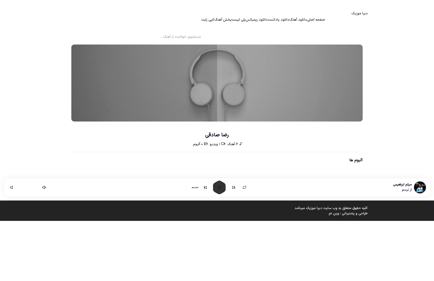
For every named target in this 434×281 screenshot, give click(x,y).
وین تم (334, 213)
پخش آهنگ (223, 19)
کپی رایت (207, 19)
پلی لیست (239, 19)
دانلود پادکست (278, 19)
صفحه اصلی (316, 19)
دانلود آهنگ (298, 19)
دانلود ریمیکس (256, 19)
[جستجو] (117, 19)
